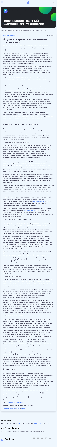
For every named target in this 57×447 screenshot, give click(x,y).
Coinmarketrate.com (29, 210)
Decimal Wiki (38, 423)
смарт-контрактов (39, 201)
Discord (19, 423)
